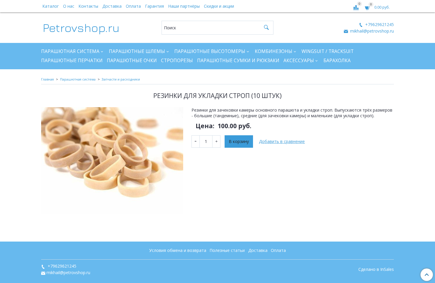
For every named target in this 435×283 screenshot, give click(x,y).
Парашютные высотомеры (209, 51)
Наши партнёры (184, 6)
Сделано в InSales (376, 269)
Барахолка (337, 60)
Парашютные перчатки (72, 60)
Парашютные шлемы (137, 51)
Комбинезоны (273, 51)
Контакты (88, 6)
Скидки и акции (219, 6)
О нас (68, 6)
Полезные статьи (227, 250)
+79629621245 (379, 24)
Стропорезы (177, 60)
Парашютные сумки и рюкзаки (238, 60)
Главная (47, 79)
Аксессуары (298, 60)
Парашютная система (70, 51)
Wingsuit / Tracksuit (328, 51)
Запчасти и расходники (121, 79)
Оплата (133, 6)
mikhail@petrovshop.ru (371, 31)
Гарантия (154, 6)
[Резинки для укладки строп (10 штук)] (112, 160)
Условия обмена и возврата (177, 250)
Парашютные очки (132, 60)
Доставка (112, 6)
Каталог (50, 6)
